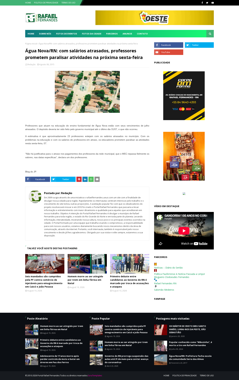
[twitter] (207, 3)
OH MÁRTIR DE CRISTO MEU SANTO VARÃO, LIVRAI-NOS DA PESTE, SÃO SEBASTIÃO (187, 329)
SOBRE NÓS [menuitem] (45, 33)
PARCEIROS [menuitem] (112, 33)
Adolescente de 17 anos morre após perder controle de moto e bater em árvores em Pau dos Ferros (60, 359)
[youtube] (212, 3)
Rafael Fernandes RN (165, 283)
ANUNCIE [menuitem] (127, 33)
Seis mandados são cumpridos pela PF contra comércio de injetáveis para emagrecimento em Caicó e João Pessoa (43, 281)
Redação (31, 64)
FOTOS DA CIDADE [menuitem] (91, 33)
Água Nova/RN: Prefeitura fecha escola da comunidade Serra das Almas (190, 357)
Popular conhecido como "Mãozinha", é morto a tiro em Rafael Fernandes (190, 344)
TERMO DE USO (68, 2)
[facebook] (202, 3)
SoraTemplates (95, 375)
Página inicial (31, 43)
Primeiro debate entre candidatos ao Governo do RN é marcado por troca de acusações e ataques (129, 281)
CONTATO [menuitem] (142, 33)
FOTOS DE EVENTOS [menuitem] (66, 33)
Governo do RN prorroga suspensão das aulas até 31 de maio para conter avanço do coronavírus (126, 359)
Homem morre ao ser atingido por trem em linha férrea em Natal (85, 280)
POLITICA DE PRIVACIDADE (46, 2)
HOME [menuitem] (31, 33)
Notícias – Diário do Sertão (168, 267)
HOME (28, 2)
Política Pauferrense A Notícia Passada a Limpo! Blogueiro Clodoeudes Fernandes (179, 275)
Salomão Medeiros (164, 289)
